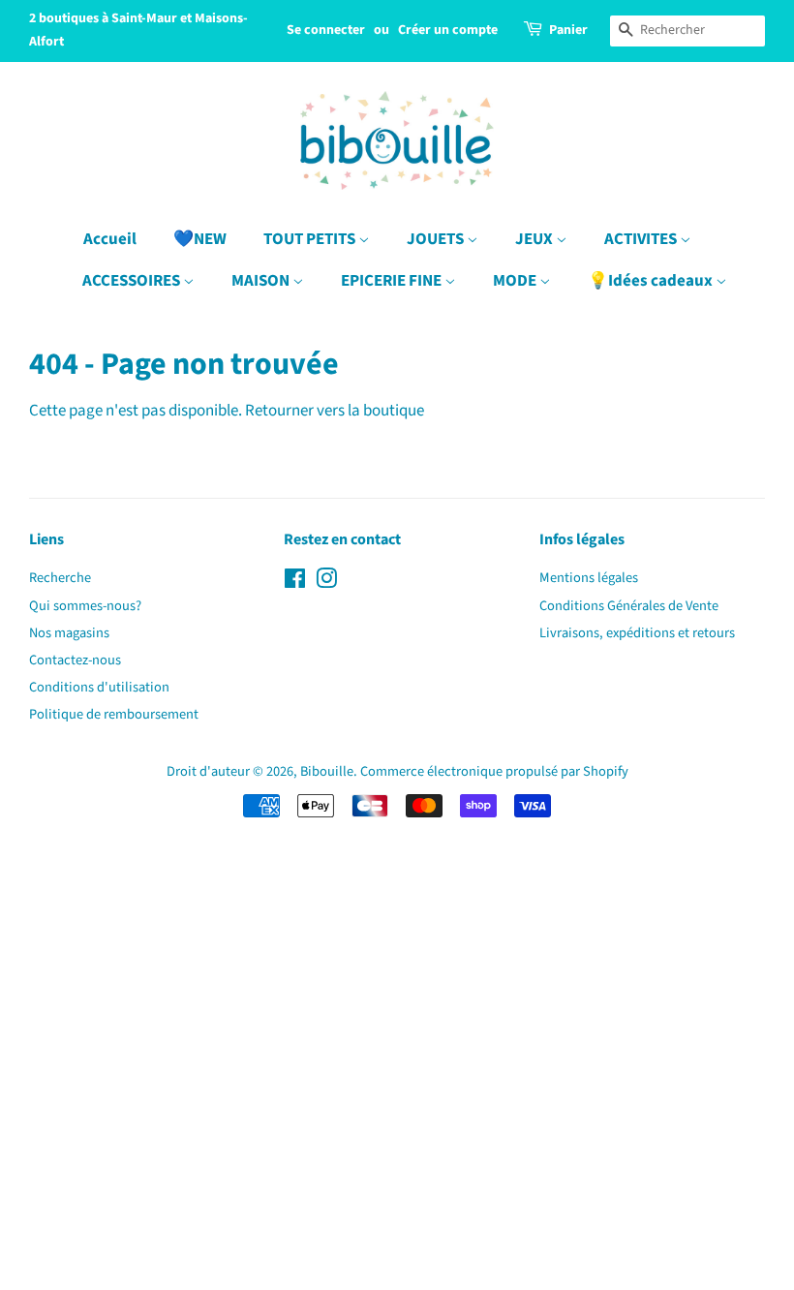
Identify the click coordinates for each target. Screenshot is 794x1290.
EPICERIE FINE (392, 280)
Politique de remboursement (113, 714)
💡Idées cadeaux (652, 280)
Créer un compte (448, 30)
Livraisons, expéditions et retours (637, 633)
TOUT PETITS (310, 239)
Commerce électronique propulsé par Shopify (494, 771)
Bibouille (326, 771)
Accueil (110, 239)
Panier (568, 30)
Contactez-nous (75, 660)
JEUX (535, 239)
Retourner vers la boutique (334, 410)
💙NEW (200, 239)
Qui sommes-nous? (85, 606)
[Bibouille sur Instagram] (326, 582)
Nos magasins (69, 633)
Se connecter (326, 30)
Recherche (60, 578)
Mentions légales (588, 578)
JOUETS (437, 239)
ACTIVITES (642, 239)
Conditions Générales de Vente (628, 606)
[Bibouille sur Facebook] (295, 582)
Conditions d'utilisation (99, 687)
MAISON (261, 280)
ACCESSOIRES (132, 280)
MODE (516, 280)
